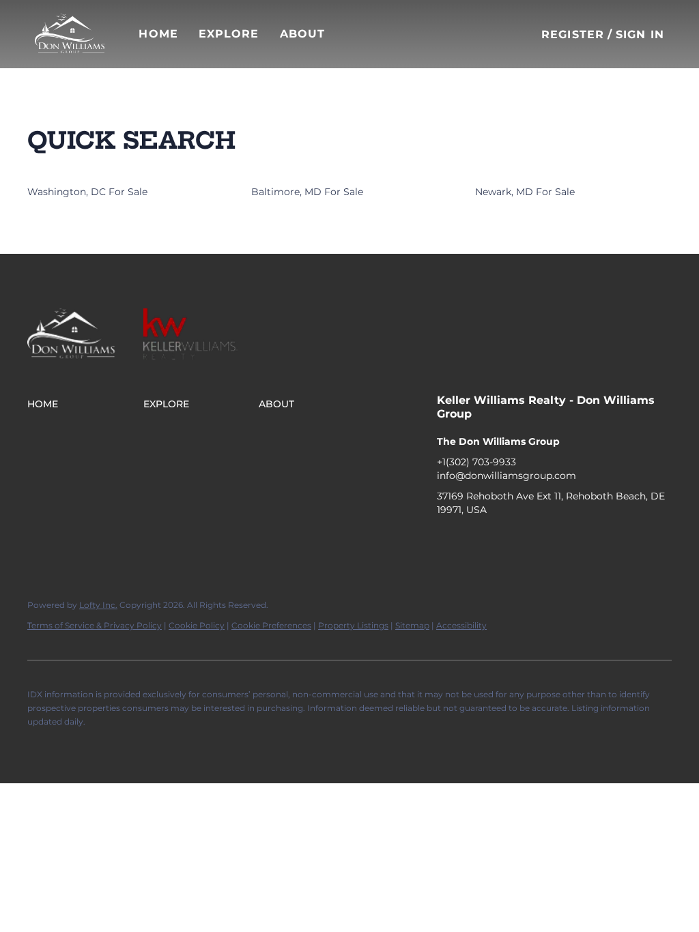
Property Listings (353, 625)
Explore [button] (229, 33)
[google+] (556, 540)
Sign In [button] (640, 34)
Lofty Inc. (98, 605)
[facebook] (447, 540)
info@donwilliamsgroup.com (506, 475)
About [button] (303, 33)
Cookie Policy (197, 625)
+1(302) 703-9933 (476, 462)
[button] (69, 34)
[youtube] (529, 540)
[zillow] (501, 540)
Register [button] (572, 34)
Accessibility (461, 625)
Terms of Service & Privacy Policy (94, 625)
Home (158, 33)
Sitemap (412, 625)
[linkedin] (474, 540)
